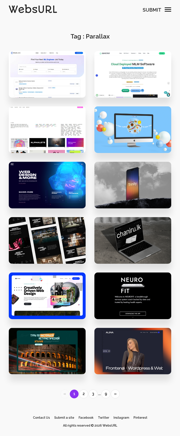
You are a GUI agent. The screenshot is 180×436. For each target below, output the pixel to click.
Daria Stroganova (50, 362)
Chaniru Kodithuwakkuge (135, 252)
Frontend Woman (133, 353)
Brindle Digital (49, 252)
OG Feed (47, 132)
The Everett (47, 243)
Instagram (121, 417)
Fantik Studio (135, 196)
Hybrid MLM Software (132, 77)
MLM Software (135, 86)
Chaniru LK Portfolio (132, 243)
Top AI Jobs (47, 77)
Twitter (103, 417)
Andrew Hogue (135, 307)
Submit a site (64, 417)
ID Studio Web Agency (47, 298)
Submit (152, 9)
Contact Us (41, 417)
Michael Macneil (50, 307)
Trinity (132, 187)
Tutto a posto (47, 353)
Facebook (86, 417)
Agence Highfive (50, 196)
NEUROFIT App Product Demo (132, 298)
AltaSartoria (135, 141)
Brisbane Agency (49, 141)
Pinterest (140, 417)
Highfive (47, 187)
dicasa (133, 132)
